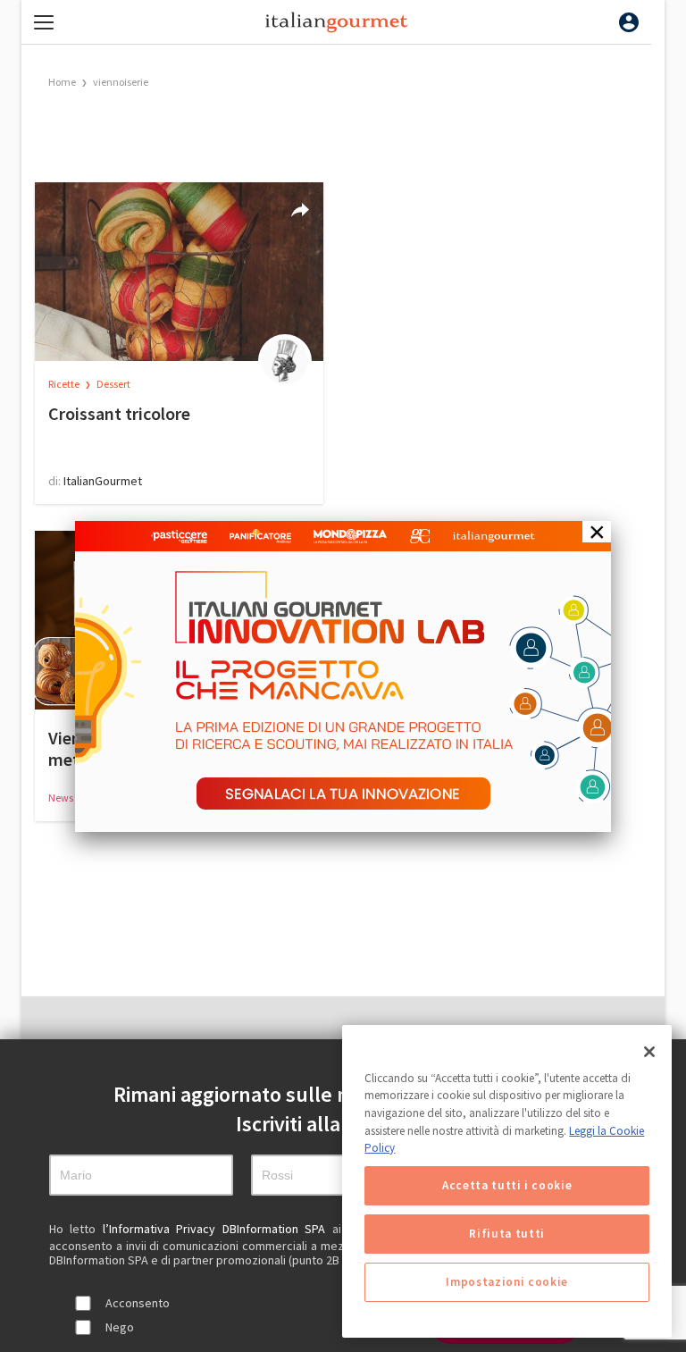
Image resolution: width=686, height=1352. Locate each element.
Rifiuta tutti (507, 1233)
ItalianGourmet (102, 481)
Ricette (64, 383)
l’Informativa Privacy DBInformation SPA (217, 1229)
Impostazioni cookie (506, 1281)
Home (62, 81)
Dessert (113, 383)
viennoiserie (120, 81)
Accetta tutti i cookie (507, 1185)
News (61, 797)
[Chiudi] (649, 1051)
